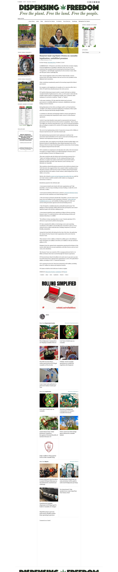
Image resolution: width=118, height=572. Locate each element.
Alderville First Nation (50, 21)
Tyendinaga (74, 21)
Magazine (29, 1)
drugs (47, 274)
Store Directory (66, 21)
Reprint (65, 272)
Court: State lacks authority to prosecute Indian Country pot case (48, 385)
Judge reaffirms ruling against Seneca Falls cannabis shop (48, 456)
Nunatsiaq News (52, 62)
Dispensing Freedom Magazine (23, 48)
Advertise (34, 1)
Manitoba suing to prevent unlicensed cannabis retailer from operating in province (48, 513)
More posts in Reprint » (74, 461)
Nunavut (61, 274)
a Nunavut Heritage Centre (71, 192)
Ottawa (66, 274)
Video (41, 21)
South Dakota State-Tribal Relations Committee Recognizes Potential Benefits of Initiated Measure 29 (49, 434)
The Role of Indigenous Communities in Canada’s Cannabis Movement (67, 410)
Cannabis (42, 274)
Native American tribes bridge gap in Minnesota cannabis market (68, 433)
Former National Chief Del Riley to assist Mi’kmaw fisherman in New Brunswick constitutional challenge (49, 481)
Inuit (51, 274)
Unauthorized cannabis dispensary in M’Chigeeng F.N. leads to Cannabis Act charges (48, 505)
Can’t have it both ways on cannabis (67, 341)
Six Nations (59, 21)
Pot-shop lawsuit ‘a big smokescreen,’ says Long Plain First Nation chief (68, 491)
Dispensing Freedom (50, 272)
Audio (37, 21)
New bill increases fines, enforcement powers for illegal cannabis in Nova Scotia (48, 363)
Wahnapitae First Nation (84, 21)
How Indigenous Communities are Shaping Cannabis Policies (48, 341)
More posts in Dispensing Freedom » (71, 323)
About (24, 1)
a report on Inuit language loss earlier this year (62, 176)
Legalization (58, 272)
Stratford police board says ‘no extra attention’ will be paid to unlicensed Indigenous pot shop (69, 480)
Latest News (32, 21)
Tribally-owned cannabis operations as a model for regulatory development (67, 363)
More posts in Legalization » (73, 391)
